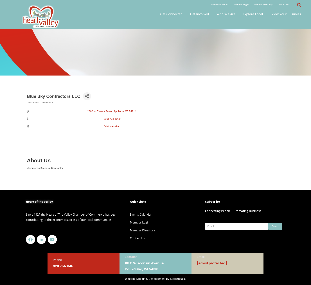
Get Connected (171, 14)
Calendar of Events (219, 4)
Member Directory (263, 4)
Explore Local (253, 14)
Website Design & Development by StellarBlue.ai (155, 279)
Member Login (241, 4)
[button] (299, 5)
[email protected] (212, 263)
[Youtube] (52, 239)
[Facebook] (30, 239)
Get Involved (199, 14)
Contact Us (283, 4)
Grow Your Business (286, 14)
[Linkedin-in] (41, 239)
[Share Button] (87, 96)
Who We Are (226, 14)
